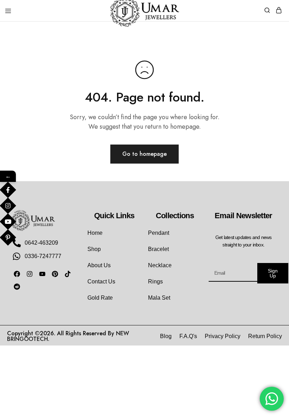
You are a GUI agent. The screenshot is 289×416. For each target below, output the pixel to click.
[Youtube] (42, 274)
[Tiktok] (67, 274)
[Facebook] (17, 274)
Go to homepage (144, 154)
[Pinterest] (55, 274)
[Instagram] (29, 274)
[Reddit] (17, 286)
